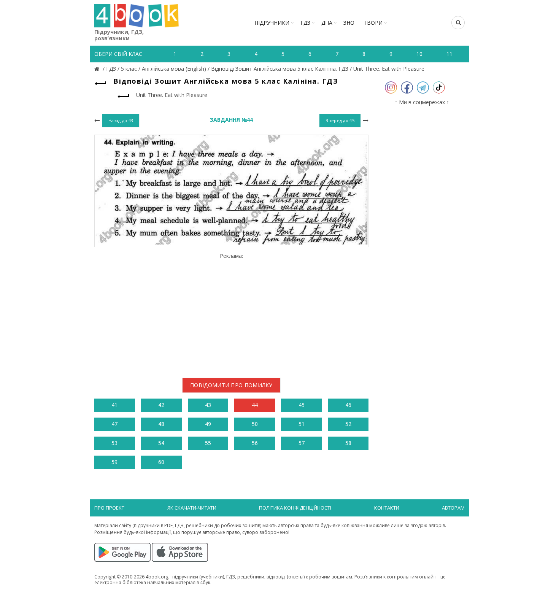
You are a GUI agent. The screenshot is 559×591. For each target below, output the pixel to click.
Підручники (271, 22)
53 (114, 442)
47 (114, 423)
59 (114, 461)
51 (302, 423)
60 (161, 461)
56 (255, 442)
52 (348, 423)
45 (302, 404)
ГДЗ (305, 22)
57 (302, 442)
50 (255, 423)
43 (208, 404)
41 (114, 404)
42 (161, 404)
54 (161, 442)
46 (348, 404)
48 (161, 423)
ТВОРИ (373, 22)
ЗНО (348, 22)
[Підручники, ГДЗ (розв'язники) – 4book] (97, 68)
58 (348, 442)
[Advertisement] (231, 312)
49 (208, 423)
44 (255, 404)
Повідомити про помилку (231, 385)
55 (208, 442)
